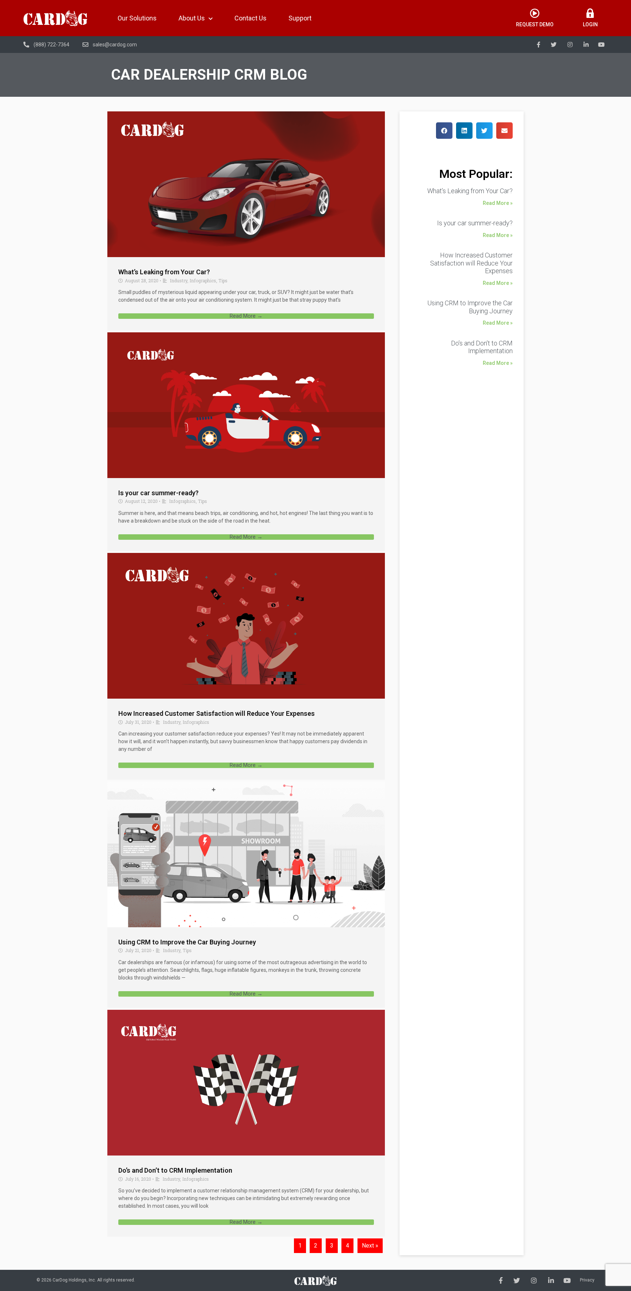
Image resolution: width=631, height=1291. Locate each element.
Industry (178, 280)
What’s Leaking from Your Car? (164, 272)
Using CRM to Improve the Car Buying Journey (187, 942)
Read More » (498, 203)
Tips (222, 280)
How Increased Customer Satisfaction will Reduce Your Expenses (216, 713)
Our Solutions (137, 18)
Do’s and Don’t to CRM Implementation (175, 1170)
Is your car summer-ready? (158, 493)
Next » (370, 1245)
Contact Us (250, 18)
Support (299, 18)
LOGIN (590, 24)
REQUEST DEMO (535, 24)
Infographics (203, 280)
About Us (192, 18)
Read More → (246, 316)
